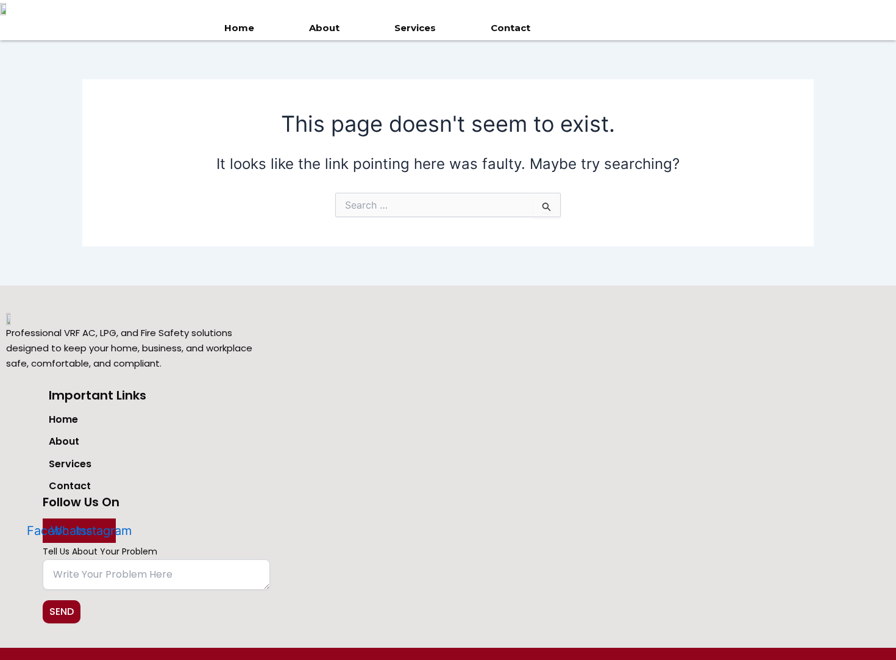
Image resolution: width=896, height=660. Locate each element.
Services (415, 28)
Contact (510, 28)
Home (239, 28)
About (324, 28)
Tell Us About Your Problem (100, 551)
